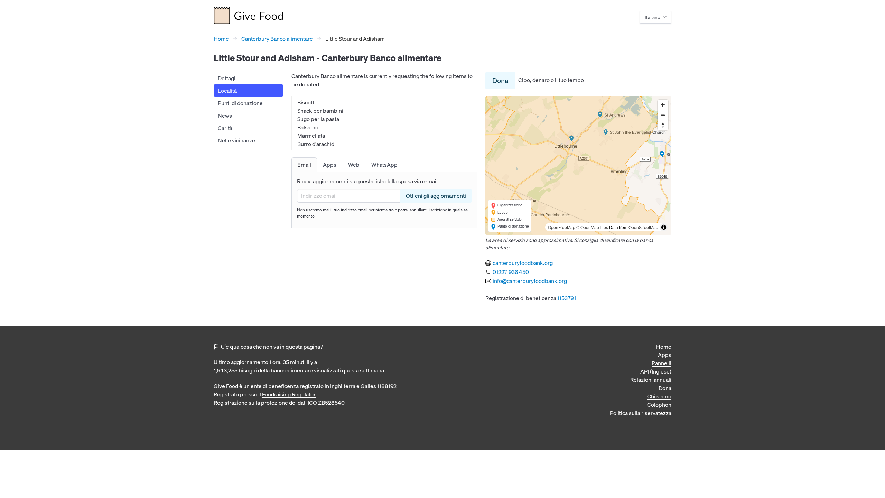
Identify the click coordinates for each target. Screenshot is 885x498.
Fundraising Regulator (289, 394)
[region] (578, 165)
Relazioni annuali (650, 380)
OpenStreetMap (643, 227)
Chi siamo (659, 396)
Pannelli (661, 363)
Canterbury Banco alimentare (277, 39)
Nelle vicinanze (236, 140)
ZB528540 (331, 402)
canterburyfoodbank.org (523, 263)
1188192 (387, 386)
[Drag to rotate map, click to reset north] (663, 125)
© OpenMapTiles (592, 227)
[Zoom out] (663, 115)
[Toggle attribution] (664, 227)
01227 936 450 (511, 272)
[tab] (304, 164)
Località (227, 90)
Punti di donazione (240, 103)
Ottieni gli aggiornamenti (436, 196)
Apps (664, 355)
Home (221, 39)
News (225, 115)
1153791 (566, 298)
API (644, 371)
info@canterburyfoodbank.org (530, 281)
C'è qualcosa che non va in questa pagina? (272, 346)
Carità (225, 128)
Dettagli (227, 78)
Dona (500, 80)
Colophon (659, 404)
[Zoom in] (663, 105)
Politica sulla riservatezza (640, 413)
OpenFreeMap (561, 227)
